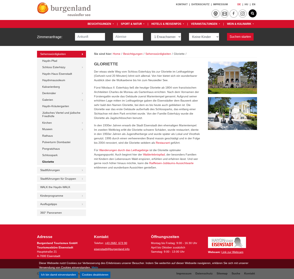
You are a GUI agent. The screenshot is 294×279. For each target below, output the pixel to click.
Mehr (95, 267)
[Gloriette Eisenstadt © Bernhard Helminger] (232, 78)
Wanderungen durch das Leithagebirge (124, 150)
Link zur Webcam (232, 252)
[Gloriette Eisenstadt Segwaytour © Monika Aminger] (232, 113)
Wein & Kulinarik (239, 23)
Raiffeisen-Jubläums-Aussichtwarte (171, 163)
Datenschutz (200, 4)
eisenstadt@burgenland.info (112, 249)
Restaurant (163, 142)
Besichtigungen (100, 23)
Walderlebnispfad (154, 154)
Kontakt (182, 4)
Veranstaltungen (204, 23)
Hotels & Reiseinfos (166, 23)
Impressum (220, 4)
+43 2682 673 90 (116, 243)
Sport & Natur (132, 23)
